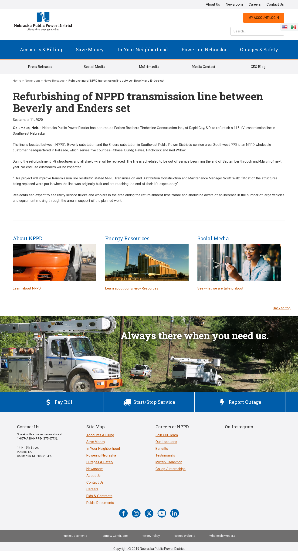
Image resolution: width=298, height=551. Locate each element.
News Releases (54, 80)
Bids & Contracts (99, 496)
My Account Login (263, 18)
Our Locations (166, 442)
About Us (213, 4)
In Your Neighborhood (143, 49)
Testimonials (165, 455)
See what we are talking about (220, 288)
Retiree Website (184, 535)
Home (17, 80)
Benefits (162, 448)
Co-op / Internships (171, 469)
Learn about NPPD (27, 288)
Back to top (282, 308)
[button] (41, 49)
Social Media (94, 66)
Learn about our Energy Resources (131, 288)
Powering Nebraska (204, 49)
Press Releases (40, 66)
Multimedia (149, 66)
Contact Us (275, 4)
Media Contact (203, 66)
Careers (255, 4)
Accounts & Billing (41, 49)
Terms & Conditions (114, 535)
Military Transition (169, 462)
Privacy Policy (151, 535)
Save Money (90, 49)
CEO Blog (258, 66)
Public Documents (100, 503)
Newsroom (234, 4)
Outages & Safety (259, 49)
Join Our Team (167, 435)
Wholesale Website (222, 535)
